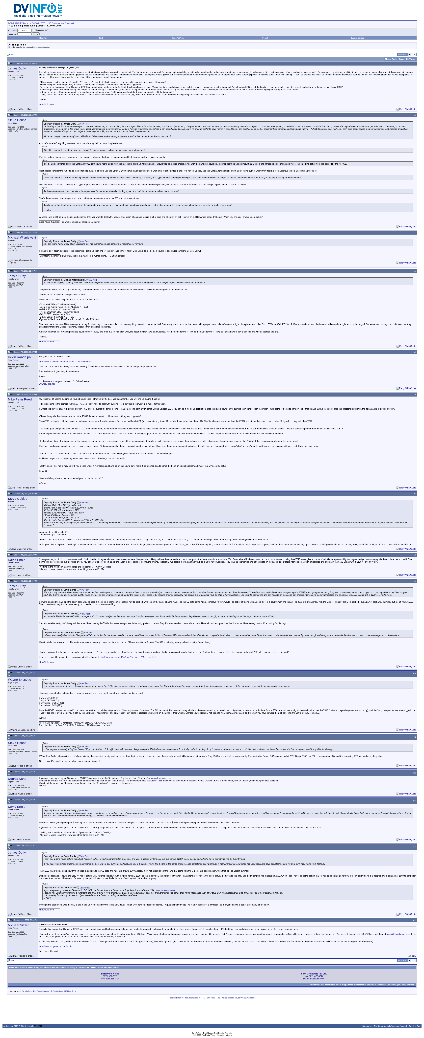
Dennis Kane (17, 778)
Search (265, 38)
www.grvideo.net (47, 384)
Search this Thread (407, 59)
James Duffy (17, 68)
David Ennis (16, 560)
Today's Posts (178, 38)
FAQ (101, 38)
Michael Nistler (18, 925)
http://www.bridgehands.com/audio (55, 946)
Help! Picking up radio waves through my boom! (236, 998)
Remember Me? (41, 30)
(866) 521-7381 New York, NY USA (110, 976)
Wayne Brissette (19, 679)
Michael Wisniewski (22, 237)
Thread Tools (391, 59)
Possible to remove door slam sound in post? (187, 998)
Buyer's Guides (357, 38)
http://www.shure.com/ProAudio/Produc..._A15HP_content (128, 657)
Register (43, 38)
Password (12, 34)
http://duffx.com (46, 104)
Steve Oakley (17, 498)
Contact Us (367, 1026)
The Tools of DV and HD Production (46, 23)
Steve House (17, 120)
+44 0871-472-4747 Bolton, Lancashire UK (314, 976)
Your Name (12, 30)
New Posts (211, 998)
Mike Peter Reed (20, 399)
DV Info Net (24, 23)
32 (16, 250)
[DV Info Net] (38, 16)
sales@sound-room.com (398, 934)
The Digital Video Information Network (390, 1026)
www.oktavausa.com (161, 778)
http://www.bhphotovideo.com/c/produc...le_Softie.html (65, 361)
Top (419, 1026)
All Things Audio (68, 23)
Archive (412, 1026)
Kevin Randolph (19, 357)
